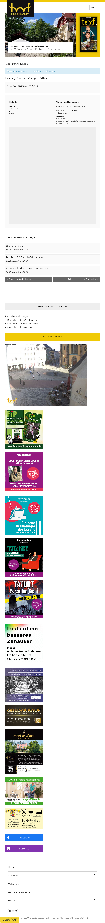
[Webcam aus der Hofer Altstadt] (46, 375)
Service (11, 900)
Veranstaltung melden (19, 892)
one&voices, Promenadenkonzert (30, 46)
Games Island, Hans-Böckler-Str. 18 (70, 107)
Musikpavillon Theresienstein (47, 49)
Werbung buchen (53, 337)
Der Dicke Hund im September (23, 324)
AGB (86, 918)
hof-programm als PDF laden (52, 306)
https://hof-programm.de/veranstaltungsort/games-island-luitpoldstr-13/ (76, 120)
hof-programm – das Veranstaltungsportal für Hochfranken (34, 918)
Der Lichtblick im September (22, 320)
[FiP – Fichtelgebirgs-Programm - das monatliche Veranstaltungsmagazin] (52, 429)
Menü (94, 7)
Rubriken (13, 875)
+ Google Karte (62, 113)
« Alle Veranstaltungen (16, 64)
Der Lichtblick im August (20, 327)
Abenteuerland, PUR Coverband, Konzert (27, 268)
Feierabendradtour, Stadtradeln (83, 279)
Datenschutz (77, 918)
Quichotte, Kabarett (16, 246)
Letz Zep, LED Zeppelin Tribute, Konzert (26, 257)
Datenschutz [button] (9, 920)
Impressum (66, 918)
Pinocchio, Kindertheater (19, 279)
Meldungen (14, 884)
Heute (11, 867)
